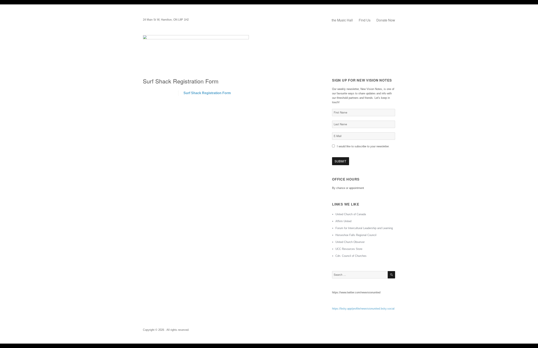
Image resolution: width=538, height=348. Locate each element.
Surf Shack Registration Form (207, 93)
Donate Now (385, 20)
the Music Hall (342, 20)
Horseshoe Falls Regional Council (355, 235)
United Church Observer (350, 242)
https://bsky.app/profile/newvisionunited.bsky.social (363, 308)
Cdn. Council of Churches (351, 255)
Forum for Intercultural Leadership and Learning (364, 228)
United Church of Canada (350, 214)
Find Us (365, 20)
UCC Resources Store (348, 248)
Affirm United (343, 221)
